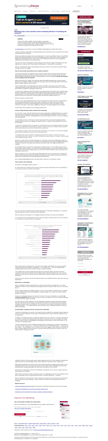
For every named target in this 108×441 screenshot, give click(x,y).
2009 (80, 425)
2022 (33, 425)
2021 (37, 425)
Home (15, 423)
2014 (62, 425)
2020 (40, 425)
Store (57, 423)
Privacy (49, 423)
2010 (76, 425)
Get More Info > (82, 46)
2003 (23, 427)
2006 (91, 425)
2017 (51, 425)
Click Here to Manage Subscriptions (22, 408)
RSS (16, 35)
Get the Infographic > (83, 218)
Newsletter (65, 11)
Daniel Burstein (20, 49)
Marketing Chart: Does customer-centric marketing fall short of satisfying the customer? (40, 32)
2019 (44, 425)
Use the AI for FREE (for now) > (86, 70)
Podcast (33, 11)
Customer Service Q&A (33, 423)
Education (55, 11)
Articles (17, 11)
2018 (47, 425)
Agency (76, 11)
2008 (83, 425)
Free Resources (43, 11)
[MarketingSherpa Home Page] (26, 8)
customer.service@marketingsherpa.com (43, 430)
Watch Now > (81, 92)
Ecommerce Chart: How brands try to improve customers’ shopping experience (34, 392)
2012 (69, 425)
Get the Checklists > (83, 189)
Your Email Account (22, 423)
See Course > (81, 137)
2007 (87, 425)
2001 (30, 427)
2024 (26, 425)
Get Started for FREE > (83, 114)
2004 (20, 427)
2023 (29, 425)
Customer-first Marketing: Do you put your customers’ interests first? (31, 389)
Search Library (43, 423)
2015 (58, 425)
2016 (55, 425)
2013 (65, 425)
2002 (27, 427)
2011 (73, 425)
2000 (34, 427)
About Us (53, 423)
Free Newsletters (21, 35)
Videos (25, 11)
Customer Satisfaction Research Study (24, 386)
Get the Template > (83, 160)
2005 (16, 427)
